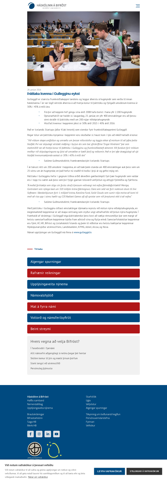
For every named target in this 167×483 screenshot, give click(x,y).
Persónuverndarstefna (98, 418)
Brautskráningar (35, 414)
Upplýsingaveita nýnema (49, 284)
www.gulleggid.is (83, 232)
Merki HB (32, 425)
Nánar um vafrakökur (38, 477)
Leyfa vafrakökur (109, 471)
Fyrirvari (90, 422)
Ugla (88, 400)
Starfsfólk (91, 397)
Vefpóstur (91, 404)
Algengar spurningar (45, 261)
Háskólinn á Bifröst (38, 397)
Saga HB (31, 422)
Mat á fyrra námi (43, 306)
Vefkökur (90, 425)
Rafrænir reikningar (45, 273)
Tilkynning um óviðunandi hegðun (103, 414)
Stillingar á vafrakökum (144, 471)
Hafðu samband (35, 400)
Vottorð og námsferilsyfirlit (50, 317)
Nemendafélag (35, 404)
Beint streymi (40, 329)
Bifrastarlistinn (35, 418)
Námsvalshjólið (41, 295)
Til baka (38, 249)
